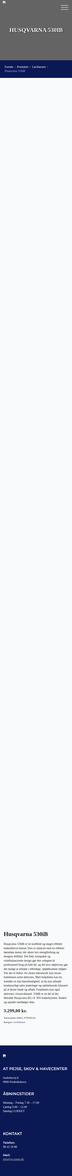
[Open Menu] (64, 7)
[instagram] (18, 1117)
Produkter (22, 66)
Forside (9, 66)
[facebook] (7, 1117)
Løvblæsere (39, 66)
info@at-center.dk (13, 1159)
